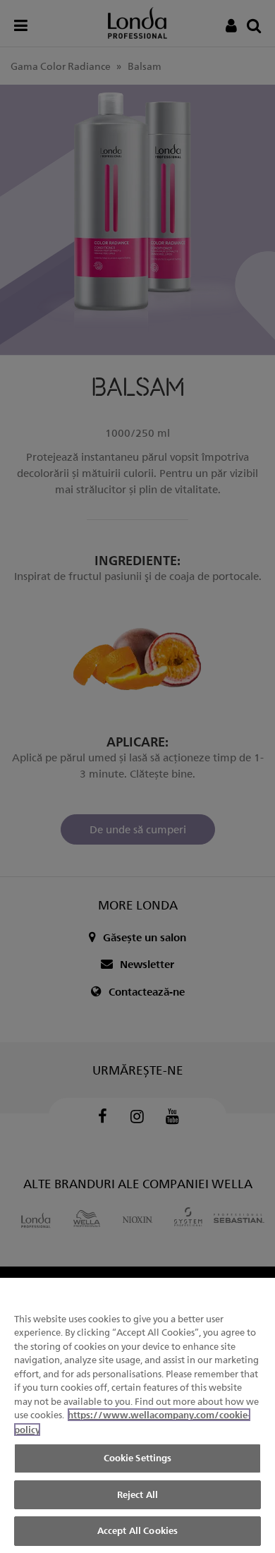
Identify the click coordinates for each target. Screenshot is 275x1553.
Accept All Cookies (137, 1530)
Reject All (137, 1494)
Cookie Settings (138, 1457)
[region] (137, 1415)
